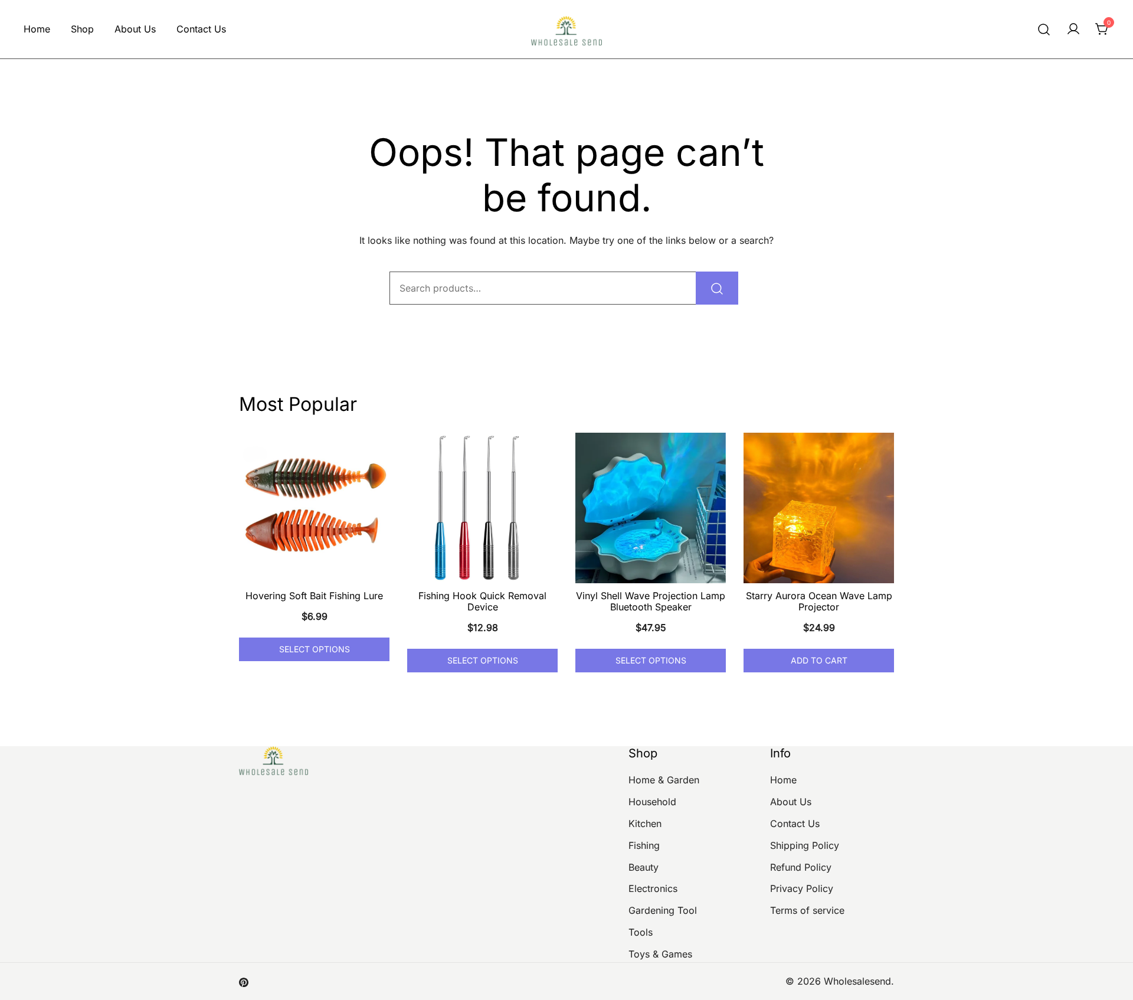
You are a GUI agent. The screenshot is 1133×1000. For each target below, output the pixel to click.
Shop (82, 29)
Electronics (652, 888)
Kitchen (645, 823)
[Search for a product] (1044, 29)
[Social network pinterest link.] (243, 981)
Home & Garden (663, 780)
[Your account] (1073, 29)
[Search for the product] (717, 288)
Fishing (644, 845)
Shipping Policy (804, 845)
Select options (314, 649)
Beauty (643, 867)
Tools (640, 932)
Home (37, 29)
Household (652, 802)
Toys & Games (660, 954)
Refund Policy (800, 867)
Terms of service (807, 910)
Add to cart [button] (819, 660)
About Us (135, 29)
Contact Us (201, 29)
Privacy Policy (801, 888)
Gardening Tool (662, 910)
